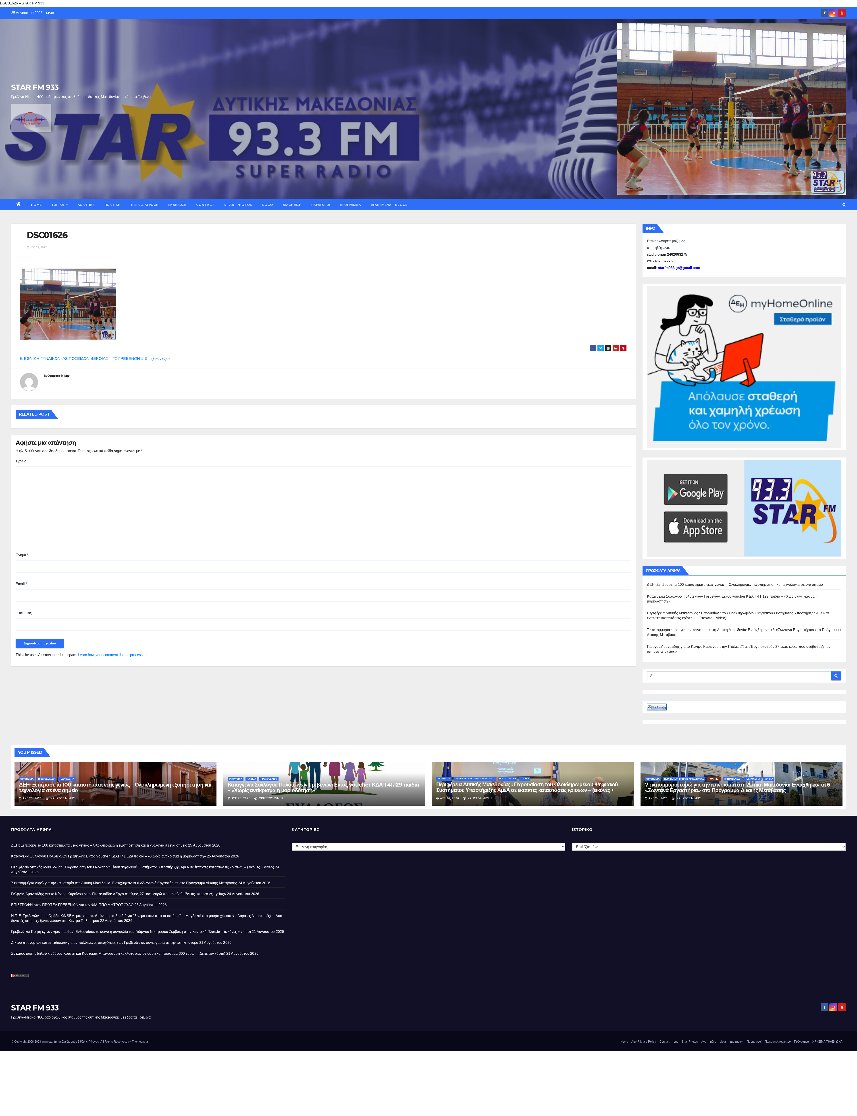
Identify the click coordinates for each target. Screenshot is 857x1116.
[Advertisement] (134, 1082)
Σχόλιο (22, 461)
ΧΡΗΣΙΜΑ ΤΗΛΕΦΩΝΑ (827, 1041)
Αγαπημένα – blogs (389, 205)
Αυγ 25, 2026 (32, 798)
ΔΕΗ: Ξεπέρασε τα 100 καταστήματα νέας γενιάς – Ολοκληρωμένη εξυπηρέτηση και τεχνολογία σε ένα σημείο (735, 584)
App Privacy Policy (643, 1041)
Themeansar (140, 1041)
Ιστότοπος (24, 613)
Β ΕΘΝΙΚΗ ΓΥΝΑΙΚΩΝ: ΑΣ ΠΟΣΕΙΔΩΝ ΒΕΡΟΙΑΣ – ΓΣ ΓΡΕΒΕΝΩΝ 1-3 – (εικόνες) (94, 358)
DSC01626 (47, 235)
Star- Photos (238, 205)
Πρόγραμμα (350, 205)
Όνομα (22, 555)
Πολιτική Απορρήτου (778, 1041)
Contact (205, 205)
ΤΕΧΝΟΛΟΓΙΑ (66, 779)
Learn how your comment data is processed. (113, 655)
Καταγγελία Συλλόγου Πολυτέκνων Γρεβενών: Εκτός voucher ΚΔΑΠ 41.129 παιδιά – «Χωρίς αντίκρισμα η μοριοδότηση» (323, 787)
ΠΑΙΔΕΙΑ (251, 779)
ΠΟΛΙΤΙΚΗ (113, 205)
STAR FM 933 (34, 87)
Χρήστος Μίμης (58, 376)
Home (36, 205)
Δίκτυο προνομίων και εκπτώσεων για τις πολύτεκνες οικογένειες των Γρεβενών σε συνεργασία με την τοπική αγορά (104, 942)
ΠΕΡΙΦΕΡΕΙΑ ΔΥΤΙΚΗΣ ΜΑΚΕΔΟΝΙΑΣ (475, 778)
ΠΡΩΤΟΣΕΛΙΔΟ (46, 779)
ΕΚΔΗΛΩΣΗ (177, 205)
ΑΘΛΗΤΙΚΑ (86, 205)
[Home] (18, 204)
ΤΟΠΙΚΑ (58, 205)
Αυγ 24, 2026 (449, 798)
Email (21, 584)
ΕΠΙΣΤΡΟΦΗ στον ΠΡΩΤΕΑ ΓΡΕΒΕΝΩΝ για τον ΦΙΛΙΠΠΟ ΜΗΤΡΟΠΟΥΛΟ (72, 905)
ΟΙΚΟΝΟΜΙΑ (26, 779)
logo (267, 205)
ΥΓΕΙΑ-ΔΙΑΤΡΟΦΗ (144, 205)
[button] (844, 205)
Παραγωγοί (320, 205)
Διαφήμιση (292, 205)
